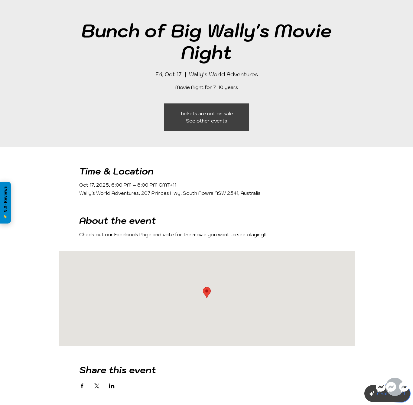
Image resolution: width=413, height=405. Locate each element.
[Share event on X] (97, 386)
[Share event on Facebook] (82, 386)
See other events (206, 121)
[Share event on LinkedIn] (112, 386)
